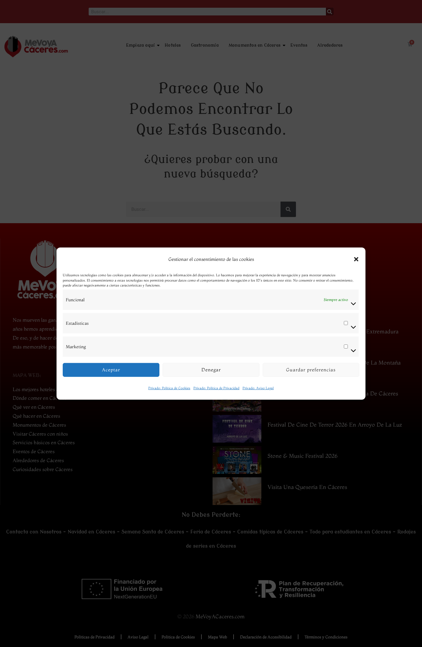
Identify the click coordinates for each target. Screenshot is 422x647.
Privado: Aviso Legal (258, 388)
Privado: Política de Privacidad (216, 388)
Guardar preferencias (310, 370)
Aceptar (111, 370)
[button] (356, 259)
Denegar (211, 370)
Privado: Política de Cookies (169, 388)
